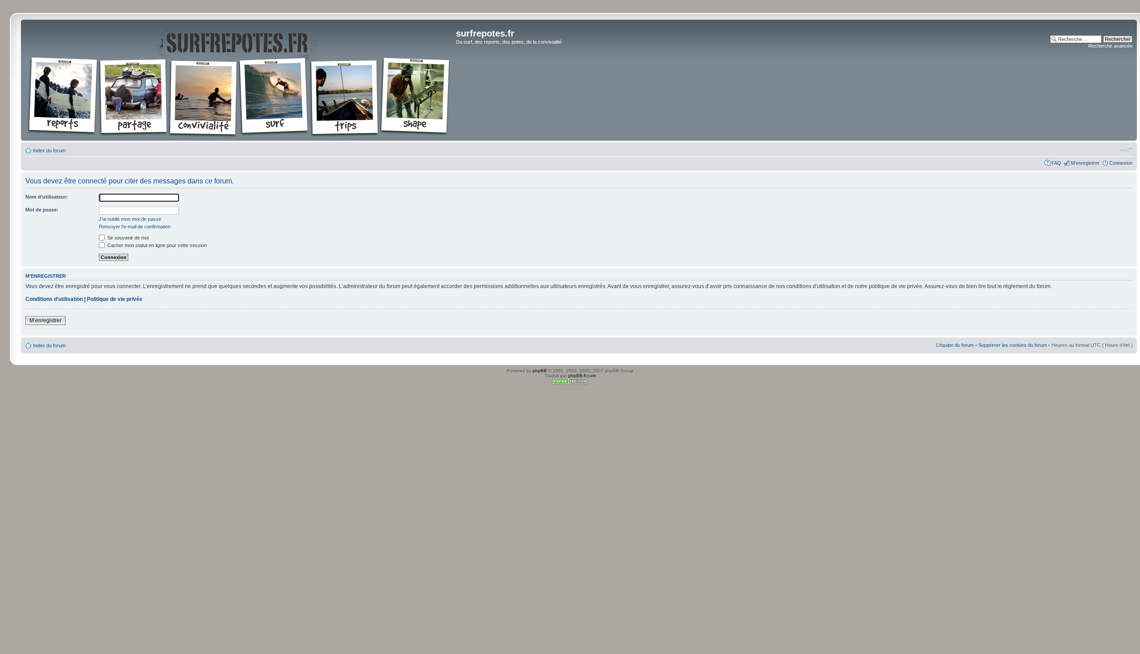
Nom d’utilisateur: (46, 196)
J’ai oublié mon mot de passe (130, 219)
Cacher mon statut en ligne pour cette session (156, 245)
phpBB (540, 370)
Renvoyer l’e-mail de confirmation (135, 226)
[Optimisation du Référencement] (570, 383)
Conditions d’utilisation (54, 299)
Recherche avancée (1110, 46)
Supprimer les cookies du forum (1012, 345)
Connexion (1120, 163)
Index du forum (49, 150)
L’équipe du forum (955, 345)
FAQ (1056, 163)
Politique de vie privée (114, 299)
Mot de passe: (41, 209)
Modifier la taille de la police (1126, 149)
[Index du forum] (239, 80)
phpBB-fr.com (582, 375)
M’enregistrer (1085, 163)
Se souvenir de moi (127, 237)
